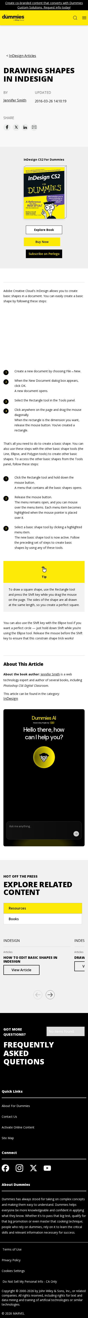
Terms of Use (12, 1249)
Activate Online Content (18, 1127)
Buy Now (41, 242)
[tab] (42, 908)
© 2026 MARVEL (13, 1313)
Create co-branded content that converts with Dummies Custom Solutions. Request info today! (44, 5)
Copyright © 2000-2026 (18, 1291)
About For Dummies (16, 1106)
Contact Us (9, 1117)
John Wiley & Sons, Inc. (54, 1291)
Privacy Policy (11, 1260)
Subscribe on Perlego (44, 254)
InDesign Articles (22, 56)
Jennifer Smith (14, 100)
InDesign (10, 698)
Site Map (8, 1138)
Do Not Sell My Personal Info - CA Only (29, 1281)
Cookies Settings (13, 1271)
